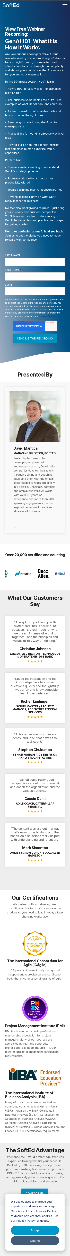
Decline (35, 1240)
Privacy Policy (25, 1220)
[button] (65, 4)
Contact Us (34, 1193)
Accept (35, 1230)
